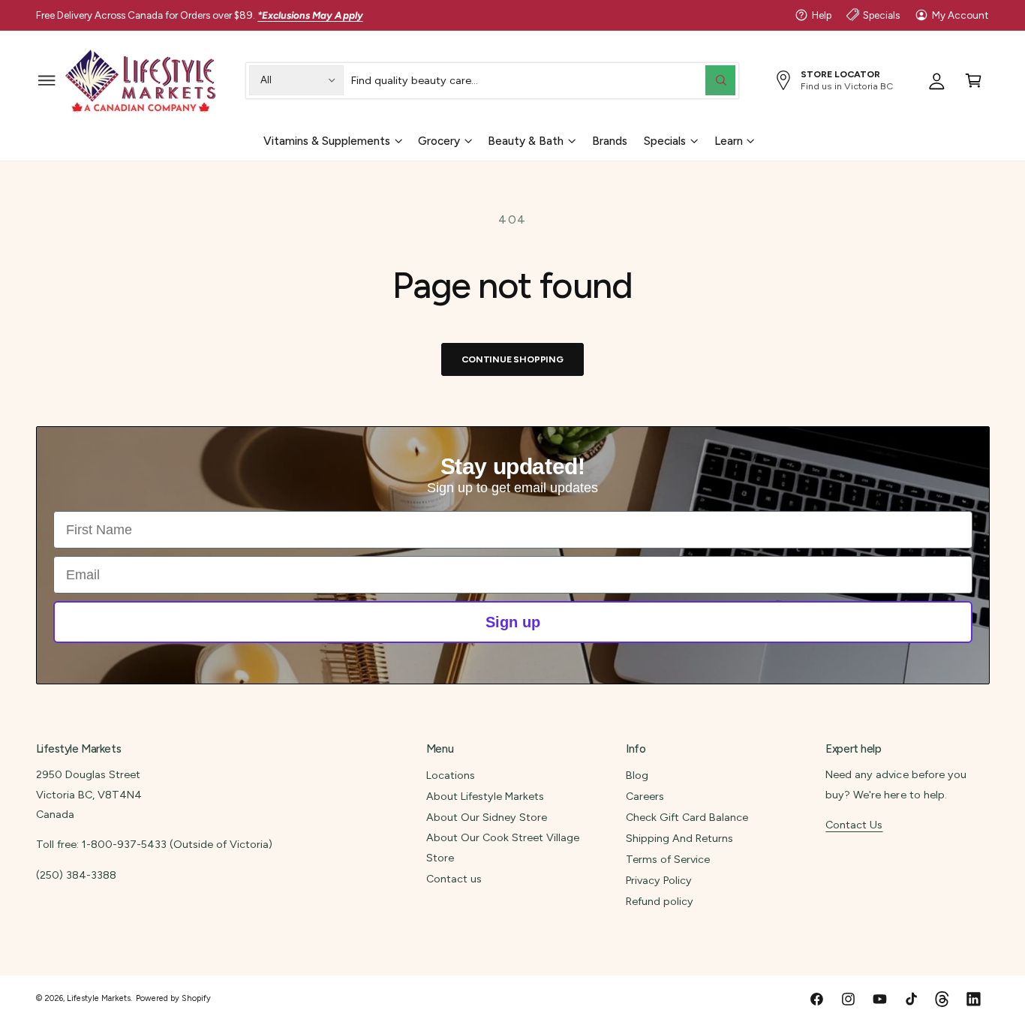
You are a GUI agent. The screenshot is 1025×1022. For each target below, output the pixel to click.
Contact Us (853, 824)
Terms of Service (668, 859)
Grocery (439, 140)
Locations (450, 775)
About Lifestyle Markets (485, 796)
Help (821, 15)
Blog (637, 775)
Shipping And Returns (679, 838)
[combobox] (543, 80)
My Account (960, 15)
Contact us (454, 878)
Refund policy (659, 901)
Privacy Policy (659, 880)
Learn (728, 140)
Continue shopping (512, 359)
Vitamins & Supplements (326, 140)
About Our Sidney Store (486, 817)
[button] (47, 80)
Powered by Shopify (173, 998)
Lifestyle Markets (99, 998)
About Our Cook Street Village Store (502, 847)
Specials (881, 15)
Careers (645, 796)
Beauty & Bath (526, 140)
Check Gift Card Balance (687, 817)
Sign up (512, 622)
